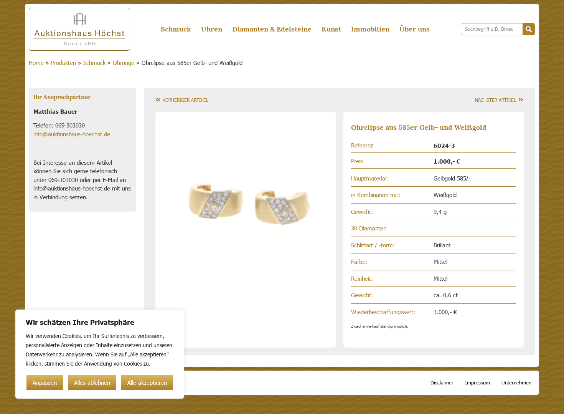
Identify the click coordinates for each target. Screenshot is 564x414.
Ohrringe (123, 62)
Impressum (477, 382)
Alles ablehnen (92, 382)
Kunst (331, 29)
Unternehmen (516, 382)
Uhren (211, 29)
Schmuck (176, 29)
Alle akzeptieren (147, 382)
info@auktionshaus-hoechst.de (71, 134)
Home (36, 62)
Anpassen (45, 382)
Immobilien (370, 29)
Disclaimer (442, 382)
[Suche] (529, 29)
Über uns (414, 29)
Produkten (63, 62)
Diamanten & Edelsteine (272, 29)
